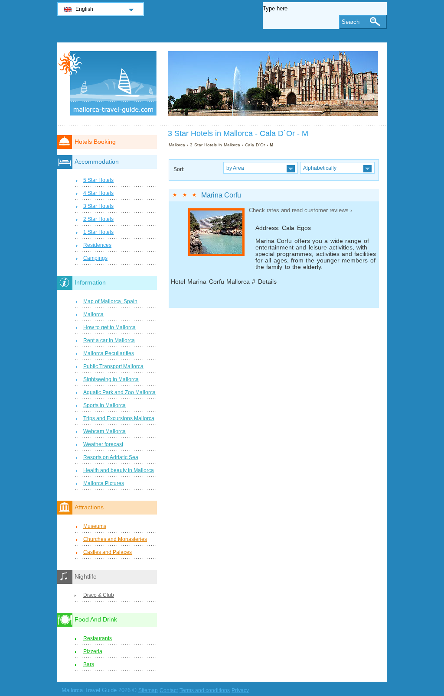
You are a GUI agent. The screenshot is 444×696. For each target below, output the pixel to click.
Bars (88, 664)
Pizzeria (92, 651)
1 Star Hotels (98, 232)
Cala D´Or (255, 144)
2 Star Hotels (98, 219)
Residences (97, 245)
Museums (94, 526)
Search (350, 22)
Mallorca (177, 144)
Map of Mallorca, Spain (110, 301)
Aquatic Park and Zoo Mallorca (119, 392)
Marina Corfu (221, 195)
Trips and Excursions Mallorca (118, 418)
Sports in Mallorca (104, 405)
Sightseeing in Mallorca (111, 379)
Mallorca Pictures (103, 483)
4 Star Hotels (98, 193)
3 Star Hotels (98, 206)
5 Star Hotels (98, 180)
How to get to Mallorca (109, 327)
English (84, 9)
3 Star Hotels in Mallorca (215, 144)
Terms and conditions (205, 690)
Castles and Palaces (107, 552)
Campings (95, 258)
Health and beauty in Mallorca (118, 470)
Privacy (240, 690)
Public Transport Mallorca (113, 366)
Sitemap (148, 690)
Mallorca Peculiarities (108, 353)
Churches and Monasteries (115, 539)
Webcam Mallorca (104, 431)
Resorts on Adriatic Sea (110, 457)
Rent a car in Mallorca (109, 340)
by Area (235, 168)
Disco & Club (98, 595)
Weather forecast (103, 444)
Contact (169, 690)
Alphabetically (319, 168)
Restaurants (97, 638)
